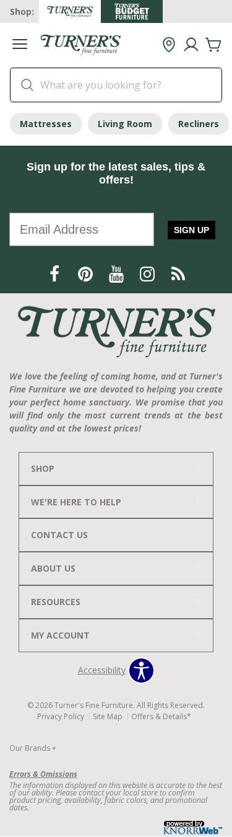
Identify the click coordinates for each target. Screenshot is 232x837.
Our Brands (32, 748)
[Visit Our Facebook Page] (56, 274)
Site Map (107, 716)
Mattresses (46, 124)
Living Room (125, 124)
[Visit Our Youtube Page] (117, 274)
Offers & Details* (161, 716)
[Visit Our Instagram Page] (148, 274)
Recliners (198, 124)
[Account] (191, 45)
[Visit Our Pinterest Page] (86, 274)
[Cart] (213, 45)
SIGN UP (191, 230)
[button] (20, 45)
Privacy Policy (60, 716)
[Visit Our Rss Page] (178, 274)
